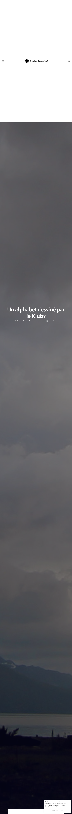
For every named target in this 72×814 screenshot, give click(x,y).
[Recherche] (69, 61)
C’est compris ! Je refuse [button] (57, 810)
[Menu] (3, 61)
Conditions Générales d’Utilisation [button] (53, 807)
